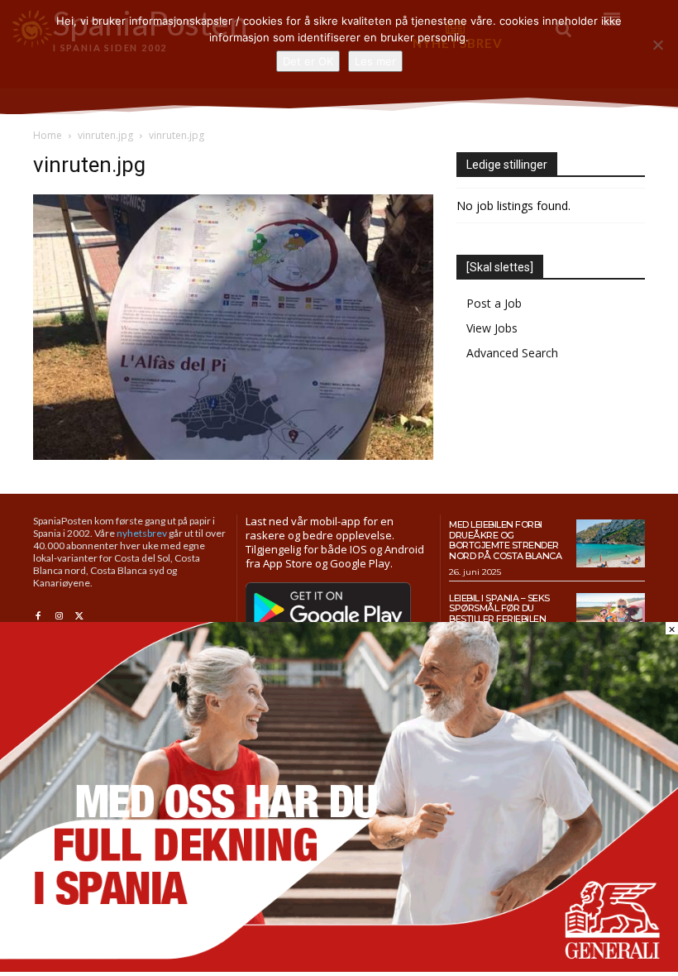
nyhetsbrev (142, 533)
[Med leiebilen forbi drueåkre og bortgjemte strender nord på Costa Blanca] (610, 543)
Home (47, 135)
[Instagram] (58, 616)
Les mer (375, 61)
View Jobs (492, 328)
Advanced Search (512, 353)
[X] (80, 616)
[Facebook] (37, 616)
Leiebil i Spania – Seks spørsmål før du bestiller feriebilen (499, 608)
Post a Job (494, 303)
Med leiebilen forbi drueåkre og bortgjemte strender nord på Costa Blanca (505, 540)
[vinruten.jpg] (233, 455)
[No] (657, 44)
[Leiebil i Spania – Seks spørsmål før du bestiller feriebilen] (610, 617)
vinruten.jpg (105, 135)
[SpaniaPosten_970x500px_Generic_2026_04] (339, 967)
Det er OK (308, 61)
